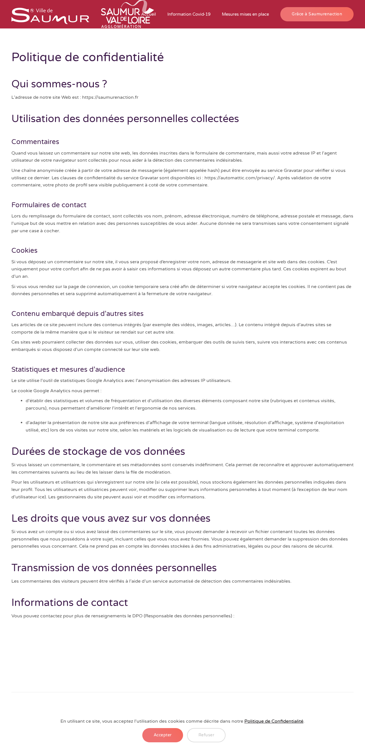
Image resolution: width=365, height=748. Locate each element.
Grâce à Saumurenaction (317, 14)
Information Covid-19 (188, 14)
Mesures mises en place (245, 14)
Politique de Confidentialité (273, 721)
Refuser (206, 735)
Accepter (163, 735)
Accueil (148, 14)
